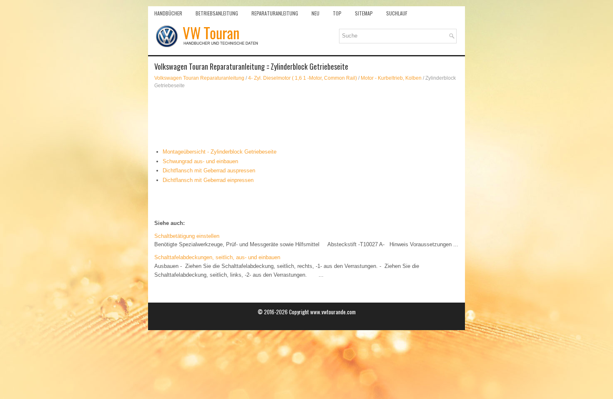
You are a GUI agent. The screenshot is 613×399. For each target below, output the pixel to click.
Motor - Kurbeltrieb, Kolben (391, 78)
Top (337, 13)
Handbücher (168, 13)
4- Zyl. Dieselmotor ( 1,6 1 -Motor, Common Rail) (302, 78)
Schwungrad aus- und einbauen (200, 161)
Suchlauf (396, 13)
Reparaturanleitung (274, 13)
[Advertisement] (306, 118)
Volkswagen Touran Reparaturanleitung (199, 78)
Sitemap (364, 13)
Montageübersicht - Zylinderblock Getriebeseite (219, 152)
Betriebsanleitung (217, 13)
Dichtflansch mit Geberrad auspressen (209, 170)
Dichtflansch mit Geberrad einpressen (208, 180)
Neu (315, 13)
